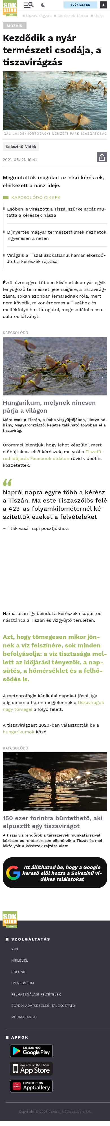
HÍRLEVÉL (19, 961)
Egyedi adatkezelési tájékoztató (43, 1006)
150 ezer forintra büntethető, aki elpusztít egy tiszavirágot (52, 822)
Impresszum (22, 983)
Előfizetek (80, 4)
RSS (14, 949)
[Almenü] (28, 5)
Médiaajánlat (24, 1017)
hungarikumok (18, 732)
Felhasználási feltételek (36, 994)
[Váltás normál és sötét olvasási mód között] (43, 5)
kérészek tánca (73, 15)
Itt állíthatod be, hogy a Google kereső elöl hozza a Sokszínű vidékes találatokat (62, 873)
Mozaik (15, 26)
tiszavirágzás (38, 15)
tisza (99, 15)
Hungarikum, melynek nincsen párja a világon (49, 406)
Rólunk (18, 972)
